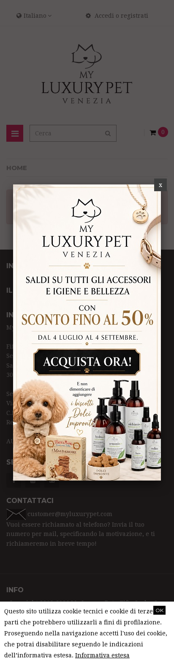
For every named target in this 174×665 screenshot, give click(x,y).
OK (159, 610)
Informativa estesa (102, 655)
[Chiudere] (160, 185)
